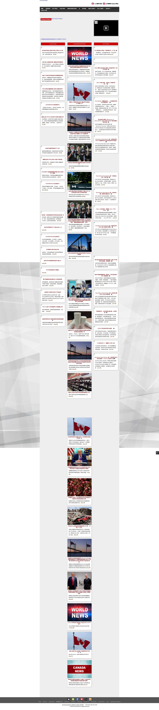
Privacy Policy (101, 701)
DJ (79, 8)
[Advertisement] (79, 14)
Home (40, 701)
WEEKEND (84, 8)
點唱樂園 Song (59, 701)
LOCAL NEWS (62, 8)
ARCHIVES (108, 8)
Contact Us (66, 701)
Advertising (79, 701)
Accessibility (94, 701)
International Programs (115, 701)
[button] (106, 28)
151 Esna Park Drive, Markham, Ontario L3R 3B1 (73, 704)
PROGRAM (48, 8)
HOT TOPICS (54, 8)
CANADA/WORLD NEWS (72, 8)
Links (107, 701)
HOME (42, 8)
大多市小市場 (44, 10)
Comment (73, 701)
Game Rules (51, 701)
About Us (45, 701)
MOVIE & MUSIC (91, 8)
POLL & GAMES (100, 8)
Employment (86, 701)
